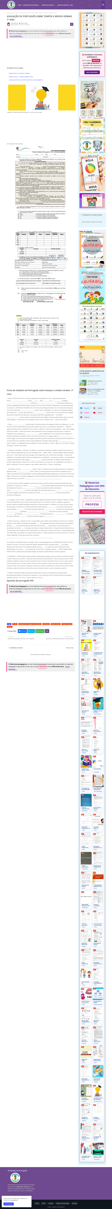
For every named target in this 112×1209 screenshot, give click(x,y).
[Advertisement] (41, 52)
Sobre (43, 1203)
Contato (50, 1203)
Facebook (23, 631)
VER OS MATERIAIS (92, 72)
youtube (100, 412)
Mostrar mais (70, 648)
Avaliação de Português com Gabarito (30, 624)
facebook (86, 408)
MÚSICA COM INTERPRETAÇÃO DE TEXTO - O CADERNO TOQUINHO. (96, 390)
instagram (86, 412)
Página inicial (10, 13)
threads (100, 408)
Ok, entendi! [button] (8, 1204)
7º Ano (15, 624)
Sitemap (74, 1203)
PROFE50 (49, 33)
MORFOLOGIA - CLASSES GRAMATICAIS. (21, 77)
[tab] (19, 4)
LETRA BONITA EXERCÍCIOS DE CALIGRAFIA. (91, 372)
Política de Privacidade (62, 1203)
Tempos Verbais (67, 624)
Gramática (46, 624)
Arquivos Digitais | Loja (65, 5)
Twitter (32, 631)
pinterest (87, 417)
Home (19, 5)
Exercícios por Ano (48, 5)
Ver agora (13, 1200)
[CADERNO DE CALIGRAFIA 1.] (82, 383)
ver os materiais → (16, 36)
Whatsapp (41, 631)
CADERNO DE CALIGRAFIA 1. (95, 381)
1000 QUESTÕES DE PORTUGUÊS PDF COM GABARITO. (26, 80)
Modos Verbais (55, 624)
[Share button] (47, 631)
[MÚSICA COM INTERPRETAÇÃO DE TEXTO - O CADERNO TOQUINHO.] (82, 391)
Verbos (17, 13)
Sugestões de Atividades (31, 5)
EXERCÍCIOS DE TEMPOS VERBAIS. (19, 73)
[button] (103, 5)
